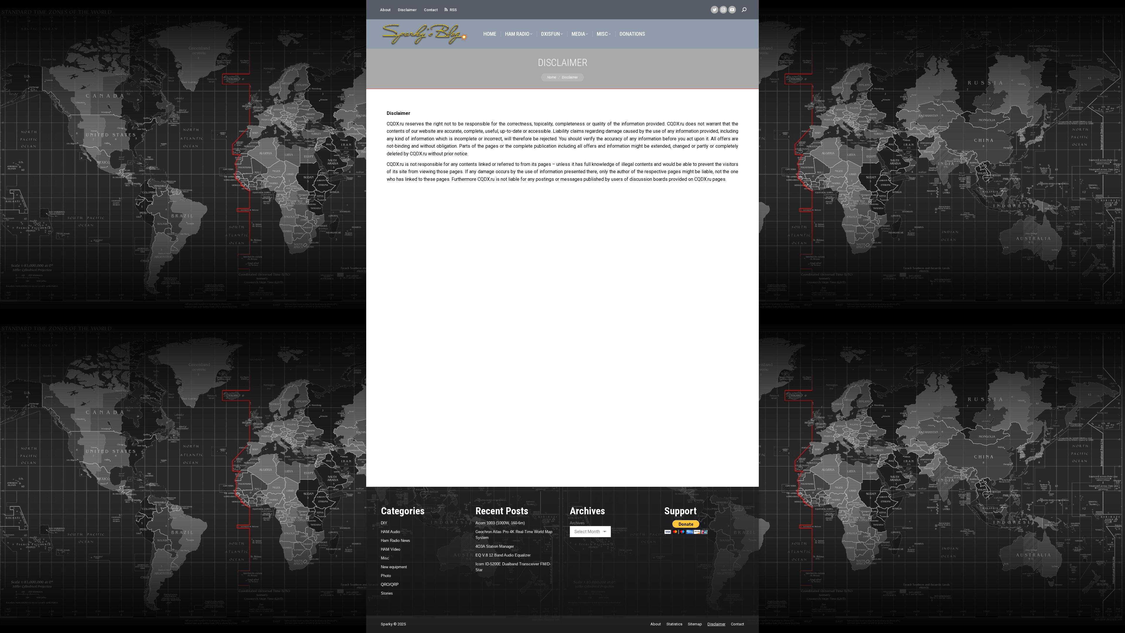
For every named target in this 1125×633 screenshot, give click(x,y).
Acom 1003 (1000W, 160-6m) (500, 523)
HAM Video (390, 549)
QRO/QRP (390, 584)
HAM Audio (390, 532)
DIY (384, 523)
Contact (431, 10)
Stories (387, 593)
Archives (577, 523)
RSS (453, 10)
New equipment (394, 567)
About (385, 10)
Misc (385, 558)
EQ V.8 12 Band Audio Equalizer (503, 555)
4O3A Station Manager (494, 546)
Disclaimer (407, 10)
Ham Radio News (395, 540)
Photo (386, 576)
